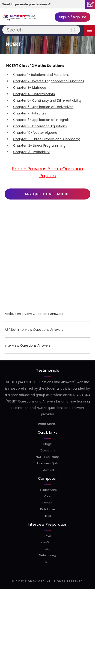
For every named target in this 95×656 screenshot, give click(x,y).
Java (47, 536)
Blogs (47, 444)
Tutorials (47, 470)
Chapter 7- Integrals (29, 113)
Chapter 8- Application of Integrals (41, 119)
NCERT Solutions (47, 457)
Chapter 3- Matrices (29, 87)
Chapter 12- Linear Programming (39, 145)
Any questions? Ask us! (48, 194)
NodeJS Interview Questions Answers (34, 313)
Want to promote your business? (26, 4)
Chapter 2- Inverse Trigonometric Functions (48, 81)
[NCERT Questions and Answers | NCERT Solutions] (19, 17)
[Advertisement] (47, 253)
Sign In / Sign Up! (72, 17)
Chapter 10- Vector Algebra (35, 132)
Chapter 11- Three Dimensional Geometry (46, 139)
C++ (47, 496)
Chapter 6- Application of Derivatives (43, 107)
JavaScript (48, 542)
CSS (47, 549)
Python (47, 503)
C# (47, 561)
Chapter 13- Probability (31, 152)
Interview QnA (47, 463)
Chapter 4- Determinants (34, 94)
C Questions (48, 490)
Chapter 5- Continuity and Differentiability (47, 100)
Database (47, 509)
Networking (47, 555)
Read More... (47, 424)
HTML (47, 515)
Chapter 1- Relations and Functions (41, 74)
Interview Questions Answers (27, 345)
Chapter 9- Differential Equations (40, 126)
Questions (47, 450)
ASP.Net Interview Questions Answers (34, 329)
